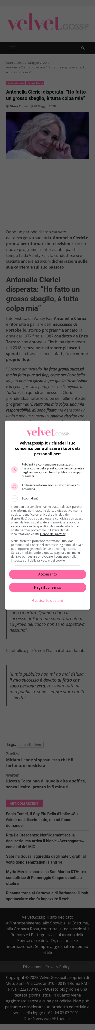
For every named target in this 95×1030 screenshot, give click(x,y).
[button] (47, 498)
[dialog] (47, 515)
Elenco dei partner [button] (53, 534)
